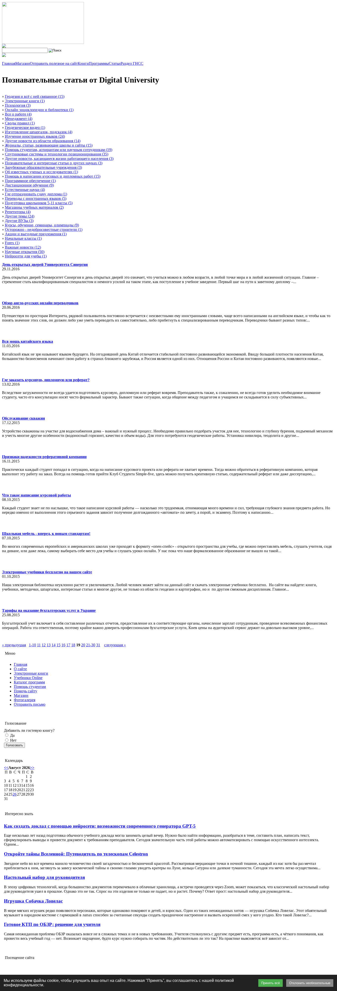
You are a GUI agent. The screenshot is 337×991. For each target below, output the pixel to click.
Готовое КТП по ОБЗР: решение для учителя (52, 924)
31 (98, 645)
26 (15, 794)
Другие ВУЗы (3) (19, 221)
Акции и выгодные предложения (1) (36, 234)
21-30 (90, 645)
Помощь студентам (30, 686)
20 (83, 645)
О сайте (20, 669)
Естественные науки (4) (25, 190)
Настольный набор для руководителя (44, 877)
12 (44, 645)
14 (54, 645)
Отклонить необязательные (309, 983)
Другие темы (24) (19, 216)
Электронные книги (31, 673)
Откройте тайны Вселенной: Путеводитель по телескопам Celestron (76, 853)
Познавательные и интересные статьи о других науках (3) (53, 163)
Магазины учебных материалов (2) (34, 207)
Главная (20, 664)
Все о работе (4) (18, 114)
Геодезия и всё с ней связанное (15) (34, 96)
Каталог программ (29, 682)
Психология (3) (18, 105)
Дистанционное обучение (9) (29, 185)
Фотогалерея (24, 700)
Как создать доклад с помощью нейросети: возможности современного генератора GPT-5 (100, 826)
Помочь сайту (25, 691)
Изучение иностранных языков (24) (35, 136)
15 (58, 645)
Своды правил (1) (20, 123)
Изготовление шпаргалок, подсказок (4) (38, 132)
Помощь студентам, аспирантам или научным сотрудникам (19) (58, 150)
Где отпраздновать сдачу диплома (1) (36, 194)
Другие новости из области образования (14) (42, 141)
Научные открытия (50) (24, 252)
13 (49, 645)
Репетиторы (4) (18, 212)
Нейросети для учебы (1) (26, 256)
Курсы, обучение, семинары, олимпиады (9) (42, 225)
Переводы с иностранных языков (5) (35, 198)
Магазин (21, 695)
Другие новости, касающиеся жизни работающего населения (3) (59, 158)
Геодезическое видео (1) (25, 127)
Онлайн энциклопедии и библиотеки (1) (39, 110)
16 (63, 645)
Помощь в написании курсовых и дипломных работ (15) (52, 176)
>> (32, 768)
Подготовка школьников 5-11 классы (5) (39, 203)
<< (6, 768)
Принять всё (270, 983)
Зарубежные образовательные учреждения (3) (43, 167)
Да (12, 735)
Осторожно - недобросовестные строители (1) (43, 229)
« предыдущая (14, 645)
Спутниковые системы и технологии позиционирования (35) (56, 154)
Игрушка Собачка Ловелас (33, 901)
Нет (13, 740)
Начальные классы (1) (23, 238)
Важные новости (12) (23, 247)
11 (39, 645)
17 (68, 645)
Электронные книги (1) (25, 101)
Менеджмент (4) (18, 119)
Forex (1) (12, 243)
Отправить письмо (29, 704)
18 (73, 645)
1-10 (32, 645)
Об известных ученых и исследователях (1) (41, 172)
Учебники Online (28, 678)
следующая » (115, 645)
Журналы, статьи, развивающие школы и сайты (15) (49, 145)
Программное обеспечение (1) (30, 181)
